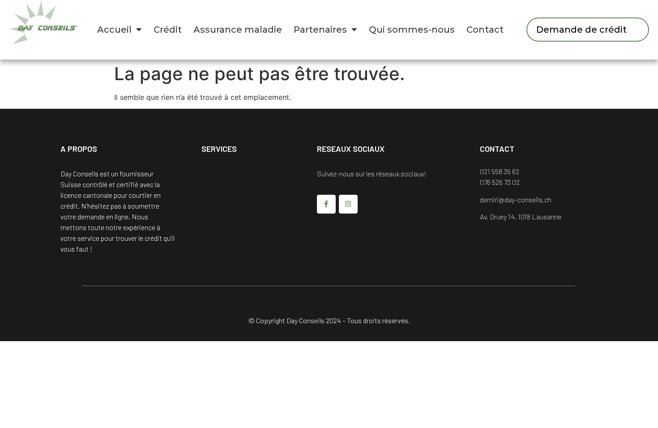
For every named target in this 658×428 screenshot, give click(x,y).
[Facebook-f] (326, 204)
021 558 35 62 (499, 171)
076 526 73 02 (500, 182)
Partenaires (320, 29)
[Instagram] (348, 204)
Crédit (168, 29)
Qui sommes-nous (412, 29)
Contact (485, 29)
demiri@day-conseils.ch (515, 199)
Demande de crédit (581, 29)
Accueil (114, 29)
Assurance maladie (237, 29)
